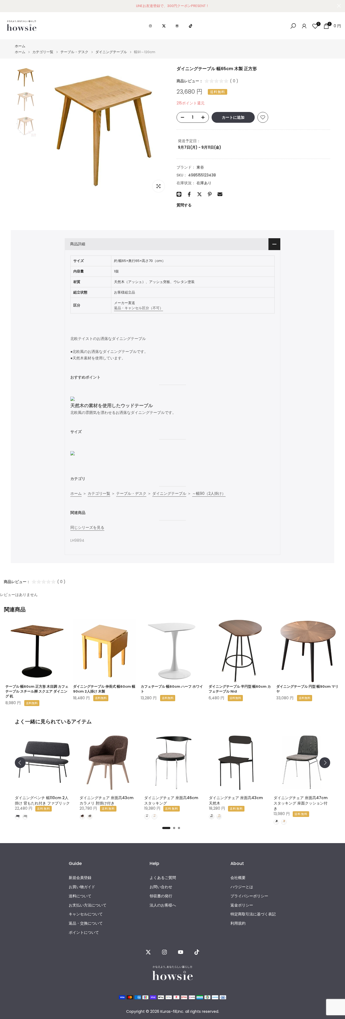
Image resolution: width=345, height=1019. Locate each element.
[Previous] (20, 762)
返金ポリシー (241, 905)
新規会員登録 (80, 877)
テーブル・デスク (74, 51)
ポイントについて (84, 932)
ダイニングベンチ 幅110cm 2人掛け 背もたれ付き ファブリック (42, 800)
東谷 (200, 167)
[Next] (324, 762)
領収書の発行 (161, 896)
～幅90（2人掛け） (209, 493)
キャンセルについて (86, 914)
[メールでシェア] (220, 194)
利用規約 (238, 923)
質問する (184, 205)
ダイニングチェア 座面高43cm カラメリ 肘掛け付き (106, 800)
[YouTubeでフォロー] (180, 952)
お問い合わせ (161, 887)
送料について (80, 896)
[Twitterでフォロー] (148, 952)
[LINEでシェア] (179, 194)
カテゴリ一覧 (42, 51)
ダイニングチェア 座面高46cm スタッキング (171, 800)
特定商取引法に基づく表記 (253, 914)
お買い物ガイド (82, 887)
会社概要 (238, 877)
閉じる (6, 6)
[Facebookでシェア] (189, 194)
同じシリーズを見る (87, 527)
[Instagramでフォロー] (164, 952)
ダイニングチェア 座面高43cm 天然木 (236, 800)
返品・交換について (86, 923)
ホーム (20, 46)
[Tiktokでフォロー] (196, 952)
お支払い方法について (87, 905)
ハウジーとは (241, 887)
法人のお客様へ (163, 905)
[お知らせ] (172, 6)
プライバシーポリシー (249, 896)
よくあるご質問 (163, 877)
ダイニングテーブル (111, 51)
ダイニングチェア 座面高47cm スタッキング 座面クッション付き (300, 803)
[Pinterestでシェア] (209, 194)
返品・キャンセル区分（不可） (138, 308)
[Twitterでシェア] (199, 194)
